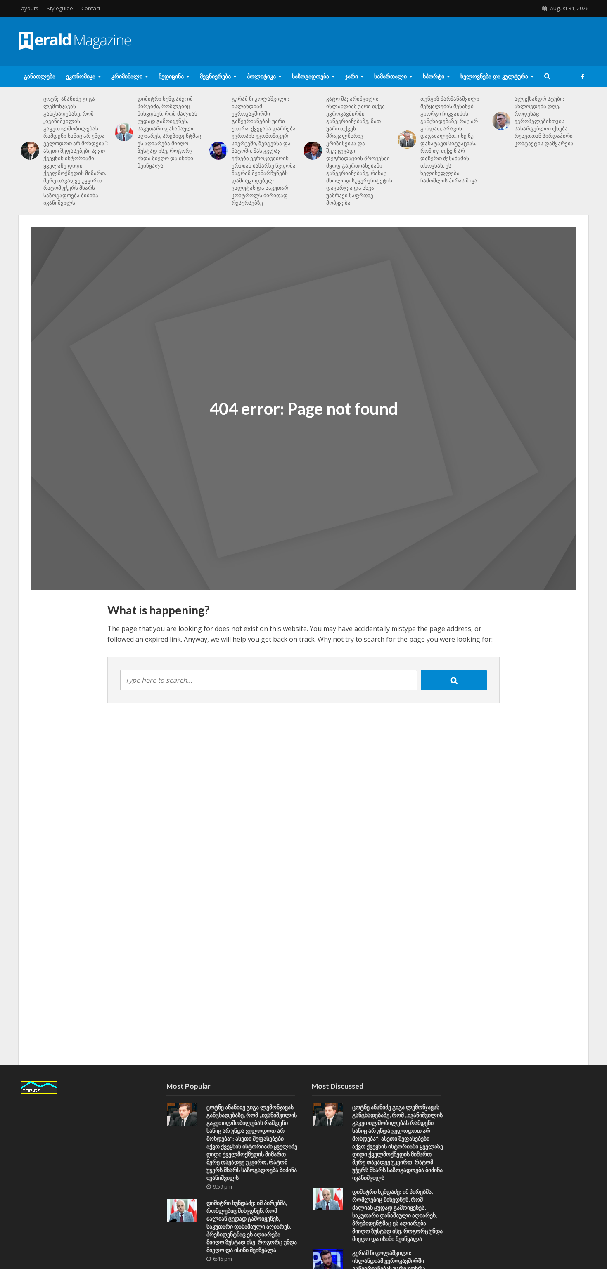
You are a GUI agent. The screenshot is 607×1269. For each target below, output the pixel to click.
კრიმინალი (126, 76)
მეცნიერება (215, 76)
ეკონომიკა (80, 76)
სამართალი (390, 76)
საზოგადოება (310, 76)
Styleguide (60, 8)
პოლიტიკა (261, 76)
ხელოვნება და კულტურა (494, 76)
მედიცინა (171, 76)
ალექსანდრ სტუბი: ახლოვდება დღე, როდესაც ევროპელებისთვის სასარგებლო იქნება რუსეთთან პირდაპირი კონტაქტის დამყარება (544, 121)
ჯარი (351, 76)
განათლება (39, 76)
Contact (90, 8)
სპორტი (433, 76)
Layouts (28, 8)
